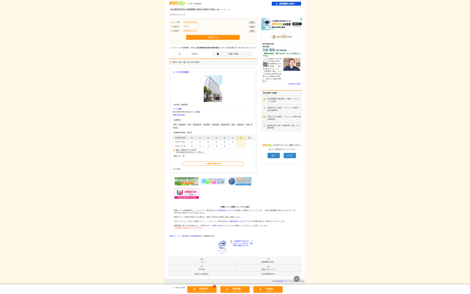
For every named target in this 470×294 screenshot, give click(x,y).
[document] (213, 120)
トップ (201, 262)
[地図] (198, 112)
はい (274, 155)
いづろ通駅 (177, 109)
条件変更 (297, 279)
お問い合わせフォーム (220, 226)
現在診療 (236, 289)
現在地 (269, 289)
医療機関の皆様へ (287, 4)
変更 (252, 22)
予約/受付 (203, 289)
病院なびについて (268, 269)
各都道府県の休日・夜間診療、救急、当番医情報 (282, 126)
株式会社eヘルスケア (226, 210)
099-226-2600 (179, 115)
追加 (252, 27)
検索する (212, 37)
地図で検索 (233, 54)
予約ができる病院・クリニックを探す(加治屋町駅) (284, 118)
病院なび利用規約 (202, 274)
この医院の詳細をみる (213, 164)
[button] (265, 64)
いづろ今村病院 (181, 72)
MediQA (202, 269)
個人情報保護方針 (268, 274)
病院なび (177, 2)
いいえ (290, 155)
